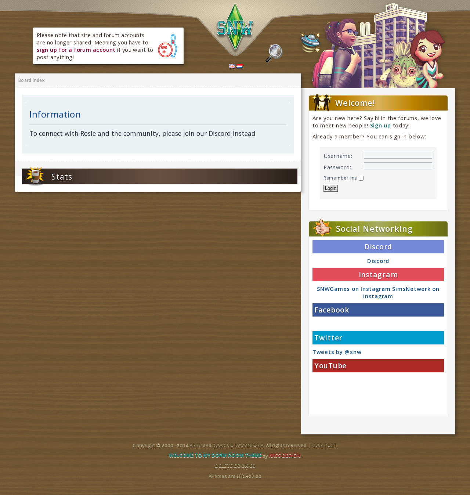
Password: (337, 167)
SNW (196, 445)
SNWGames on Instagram (353, 288)
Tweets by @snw (336, 351)
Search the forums (274, 53)
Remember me (341, 178)
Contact (324, 445)
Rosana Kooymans (238, 445)
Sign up (380, 125)
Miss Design (284, 455)
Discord (378, 260)
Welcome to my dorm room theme (215, 455)
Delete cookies (235, 465)
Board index (31, 80)
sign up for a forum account (76, 49)
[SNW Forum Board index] (235, 28)
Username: (337, 155)
